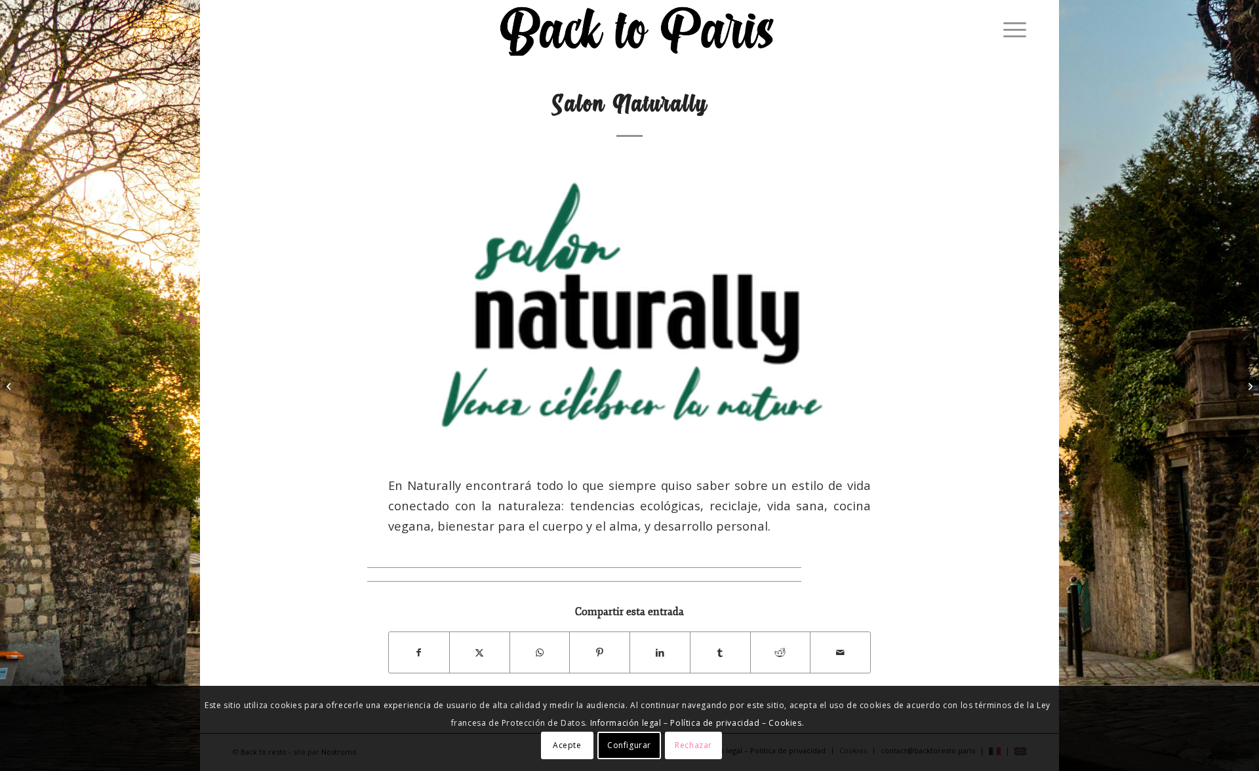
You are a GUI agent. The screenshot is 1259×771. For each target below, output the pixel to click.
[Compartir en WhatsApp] (540, 652)
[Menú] (1010, 29)
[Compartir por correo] (840, 652)
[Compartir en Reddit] (780, 652)
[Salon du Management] (10, 386)
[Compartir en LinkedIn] (660, 652)
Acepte (567, 745)
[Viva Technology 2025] (1249, 386)
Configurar (629, 745)
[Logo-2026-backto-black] (637, 29)
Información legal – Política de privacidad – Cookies (696, 722)
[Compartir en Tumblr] (720, 652)
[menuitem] (1010, 29)
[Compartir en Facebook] (419, 652)
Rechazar (693, 745)
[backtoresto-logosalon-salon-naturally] (629, 309)
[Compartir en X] (480, 652)
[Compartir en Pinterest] (600, 652)
